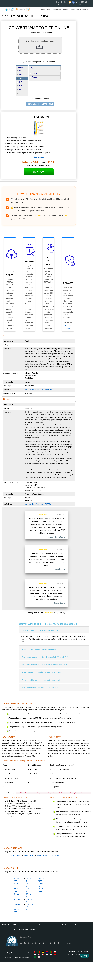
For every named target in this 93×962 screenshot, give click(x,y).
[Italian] (51, 952)
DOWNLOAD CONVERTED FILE (40, 104)
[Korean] (51, 954)
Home (43, 9)
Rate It (46, 615)
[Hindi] (47, 954)
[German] (43, 952)
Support (72, 9)
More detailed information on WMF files (38, 389)
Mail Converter (44, 925)
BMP (21, 74)
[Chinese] (55, 954)
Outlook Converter (31, 925)
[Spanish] (35, 952)
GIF (20, 82)
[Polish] (35, 954)
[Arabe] (35, 957)
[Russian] (55, 952)
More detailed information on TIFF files (38, 504)
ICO (20, 86)
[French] (39, 954)
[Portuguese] (39, 952)
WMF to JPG (15, 855)
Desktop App (57, 9)
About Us (85, 9)
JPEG (21, 71)
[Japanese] (39, 957)
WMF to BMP (42, 855)
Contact (78, 9)
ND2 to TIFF (30, 904)
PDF (20, 93)
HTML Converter (68, 925)
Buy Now (39, 172)
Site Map (7, 953)
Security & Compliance (21, 958)
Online (49, 9)
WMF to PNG (55, 855)
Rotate (34, 77)
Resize (34, 73)
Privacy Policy (16, 953)
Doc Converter (56, 925)
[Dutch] (47, 952)
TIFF (21, 78)
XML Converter (18, 930)
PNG (20, 90)
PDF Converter (18, 925)
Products (65, 9)
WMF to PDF (28, 855)
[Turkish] (43, 954)
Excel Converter (81, 925)
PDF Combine (30, 930)
